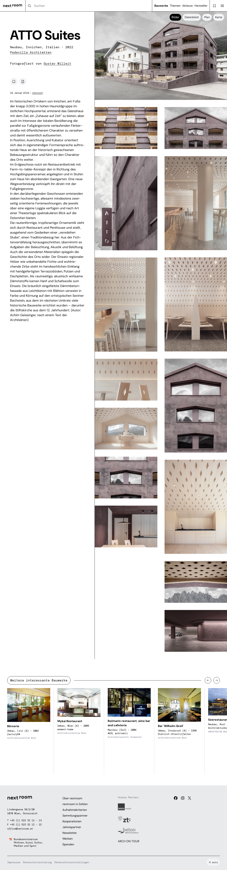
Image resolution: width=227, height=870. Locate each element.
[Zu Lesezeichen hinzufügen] (14, 81)
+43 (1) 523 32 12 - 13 (26, 820)
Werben (67, 838)
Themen (175, 6)
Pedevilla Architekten (31, 52)
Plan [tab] (207, 17)
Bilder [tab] (175, 17)
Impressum (13, 862)
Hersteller (201, 6)
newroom (37, 92)
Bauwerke (161, 6)
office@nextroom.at (20, 828)
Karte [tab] (218, 17)
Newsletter (69, 833)
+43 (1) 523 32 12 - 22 (26, 824)
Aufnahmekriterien (74, 810)
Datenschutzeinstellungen (72, 862)
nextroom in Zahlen (75, 804)
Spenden (68, 844)
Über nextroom (72, 798)
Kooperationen (71, 821)
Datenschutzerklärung (37, 862)
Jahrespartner (71, 827)
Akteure (187, 6)
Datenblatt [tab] (192, 17)
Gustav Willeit (57, 63)
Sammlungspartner (75, 815)
